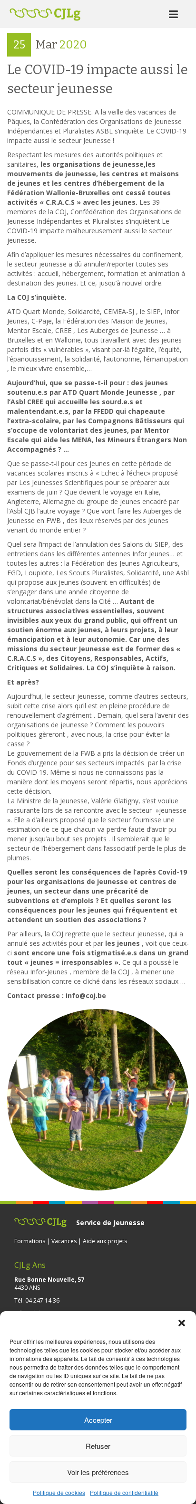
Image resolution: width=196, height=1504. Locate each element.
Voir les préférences (98, 1472)
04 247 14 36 (42, 1300)
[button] (181, 1323)
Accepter (98, 1420)
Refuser (98, 1446)
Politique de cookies (59, 1492)
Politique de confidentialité (124, 1492)
